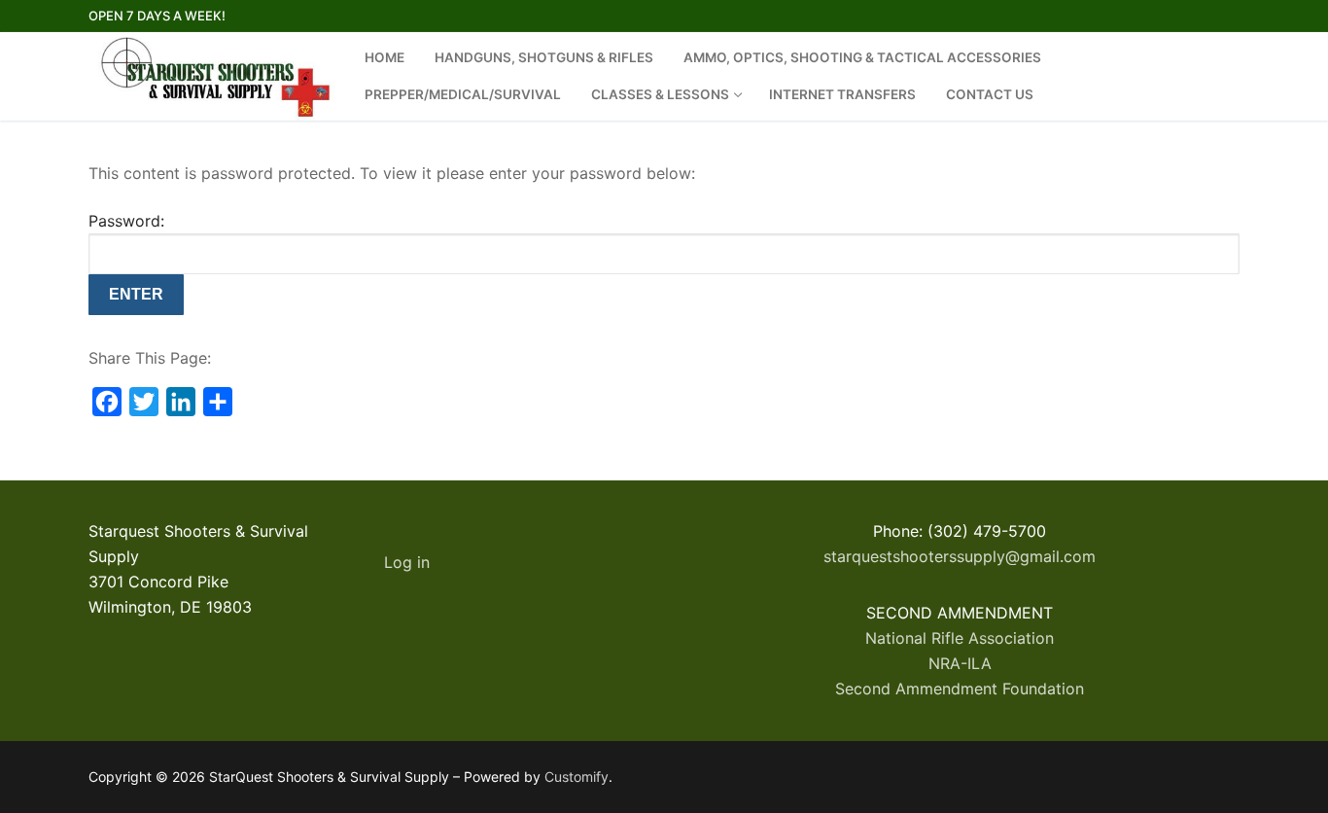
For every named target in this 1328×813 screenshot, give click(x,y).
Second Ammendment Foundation (959, 688)
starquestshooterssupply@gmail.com (959, 556)
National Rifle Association (959, 638)
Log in (407, 562)
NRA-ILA (960, 663)
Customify (576, 776)
